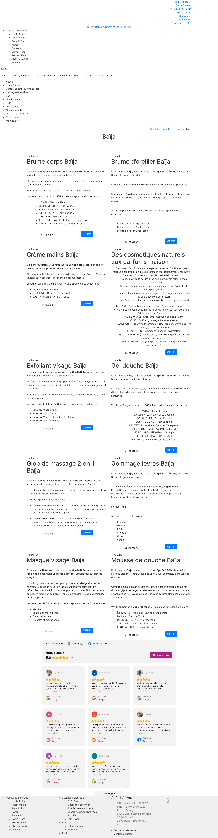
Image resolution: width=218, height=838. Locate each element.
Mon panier (185, 15)
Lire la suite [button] (51, 691)
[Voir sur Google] (49, 673)
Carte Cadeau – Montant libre (22, 88)
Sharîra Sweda (20, 58)
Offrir (87, 234)
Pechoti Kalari (19, 55)
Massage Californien (78, 804)
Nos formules (13, 99)
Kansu (15, 44)
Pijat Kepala (74, 815)
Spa (8, 95)
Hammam (72, 829)
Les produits (13, 106)
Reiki (8, 102)
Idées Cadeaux (183, 1)
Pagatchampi (19, 37)
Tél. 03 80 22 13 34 (180, 8)
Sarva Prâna (18, 51)
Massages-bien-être (17, 30)
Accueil (10, 81)
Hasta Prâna (19, 34)
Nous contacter (14, 110)
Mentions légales (122, 833)
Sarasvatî (17, 48)
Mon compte (184, 12)
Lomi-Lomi (73, 818)
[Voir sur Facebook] (140, 714)
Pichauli (16, 62)
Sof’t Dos (72, 801)
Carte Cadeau (183, 5)
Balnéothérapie (75, 826)
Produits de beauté (171, 128)
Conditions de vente (124, 830)
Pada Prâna (18, 41)
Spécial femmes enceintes (82, 811)
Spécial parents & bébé (80, 808)
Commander (184, 19)
